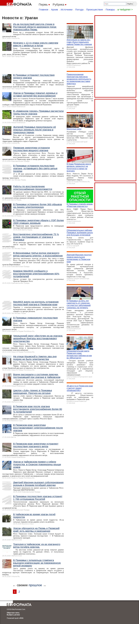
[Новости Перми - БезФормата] (16, 3)
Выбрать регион (13, 615)
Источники (66, 9)
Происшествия (94, 9)
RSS (21, 618)
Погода (79, 9)
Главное (43, 9)
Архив (54, 9)
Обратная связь (13, 613)
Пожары (110, 9)
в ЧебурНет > (125, 9)
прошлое (35, 585)
